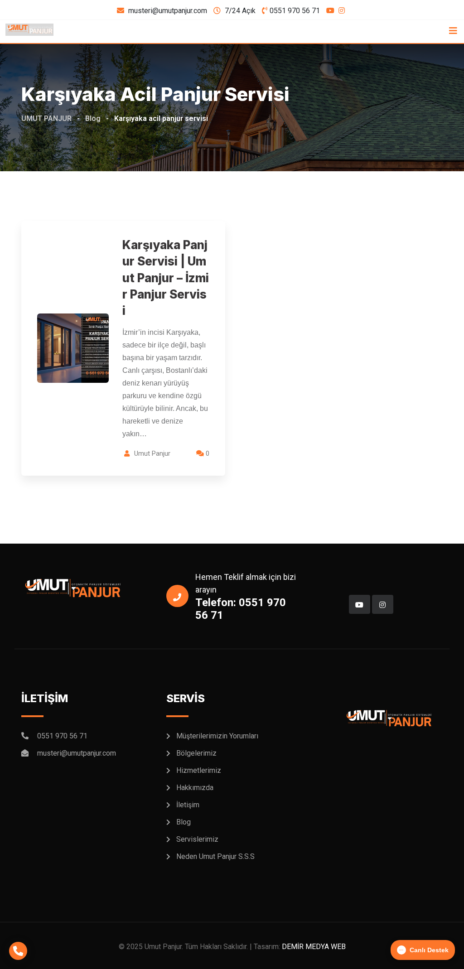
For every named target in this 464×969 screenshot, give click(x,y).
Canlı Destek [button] (429, 950)
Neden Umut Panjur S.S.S (215, 856)
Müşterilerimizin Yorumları (217, 736)
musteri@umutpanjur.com (167, 10)
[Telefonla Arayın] (18, 951)
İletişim (187, 804)
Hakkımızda (194, 787)
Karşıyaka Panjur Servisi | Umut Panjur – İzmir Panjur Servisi (165, 278)
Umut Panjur (152, 453)
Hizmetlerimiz (198, 770)
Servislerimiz (197, 839)
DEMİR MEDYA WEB (314, 946)
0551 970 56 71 (295, 10)
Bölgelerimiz (196, 753)
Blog (183, 822)
